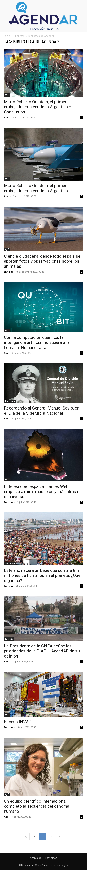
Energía (9, 639)
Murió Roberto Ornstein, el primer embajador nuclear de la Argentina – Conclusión (38, 106)
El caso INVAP (17, 721)
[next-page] (59, 836)
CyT (7, 94)
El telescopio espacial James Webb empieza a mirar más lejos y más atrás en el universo (43, 491)
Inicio (7, 36)
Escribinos (51, 858)
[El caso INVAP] (43, 694)
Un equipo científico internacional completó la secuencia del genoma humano (36, 806)
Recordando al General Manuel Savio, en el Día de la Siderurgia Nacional (41, 411)
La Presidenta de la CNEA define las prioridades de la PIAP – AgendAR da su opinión (42, 651)
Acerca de (35, 858)
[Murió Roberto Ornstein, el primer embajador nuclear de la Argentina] (43, 154)
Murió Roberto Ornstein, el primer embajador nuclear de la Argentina (36, 188)
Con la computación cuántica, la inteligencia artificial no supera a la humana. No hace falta (37, 342)
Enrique (8, 271)
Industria (10, 401)
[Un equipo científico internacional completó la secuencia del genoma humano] (43, 767)
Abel (6, 117)
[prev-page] (26, 836)
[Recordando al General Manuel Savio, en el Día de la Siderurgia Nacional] (43, 383)
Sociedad (10, 563)
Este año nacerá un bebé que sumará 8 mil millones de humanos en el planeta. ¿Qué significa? (43, 575)
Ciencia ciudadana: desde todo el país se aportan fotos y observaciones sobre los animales (42, 261)
